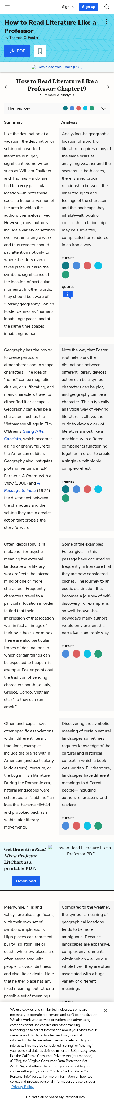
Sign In (68, 6)
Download (26, 881)
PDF (20, 51)
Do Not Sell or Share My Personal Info (55, 1097)
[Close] (105, 1010)
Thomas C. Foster (23, 37)
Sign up (88, 6)
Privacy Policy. (22, 1087)
